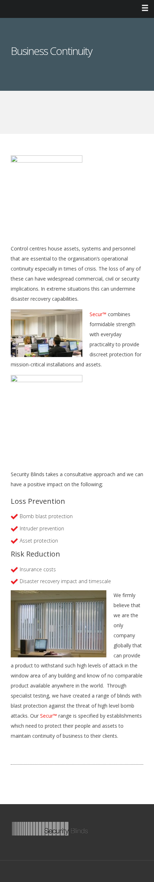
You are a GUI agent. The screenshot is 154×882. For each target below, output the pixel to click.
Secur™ (98, 314)
